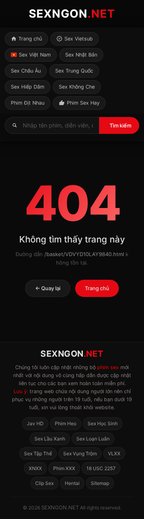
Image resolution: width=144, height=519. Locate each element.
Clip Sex (44, 483)
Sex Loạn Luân (93, 439)
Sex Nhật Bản (81, 55)
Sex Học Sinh (103, 423)
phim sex (108, 367)
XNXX (35, 468)
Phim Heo (65, 423)
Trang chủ (30, 39)
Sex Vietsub (78, 39)
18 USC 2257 (101, 468)
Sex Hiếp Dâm (27, 87)
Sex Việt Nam (35, 55)
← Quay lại (47, 288)
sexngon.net (60, 507)
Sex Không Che (77, 87)
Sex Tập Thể (38, 453)
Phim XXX (64, 468)
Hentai (72, 483)
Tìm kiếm (120, 125)
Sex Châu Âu (26, 71)
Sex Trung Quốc (74, 71)
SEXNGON (72, 13)
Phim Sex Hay (83, 103)
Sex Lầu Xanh (49, 439)
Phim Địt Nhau (27, 103)
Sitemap (100, 483)
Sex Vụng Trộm (80, 453)
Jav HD (35, 423)
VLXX (114, 453)
